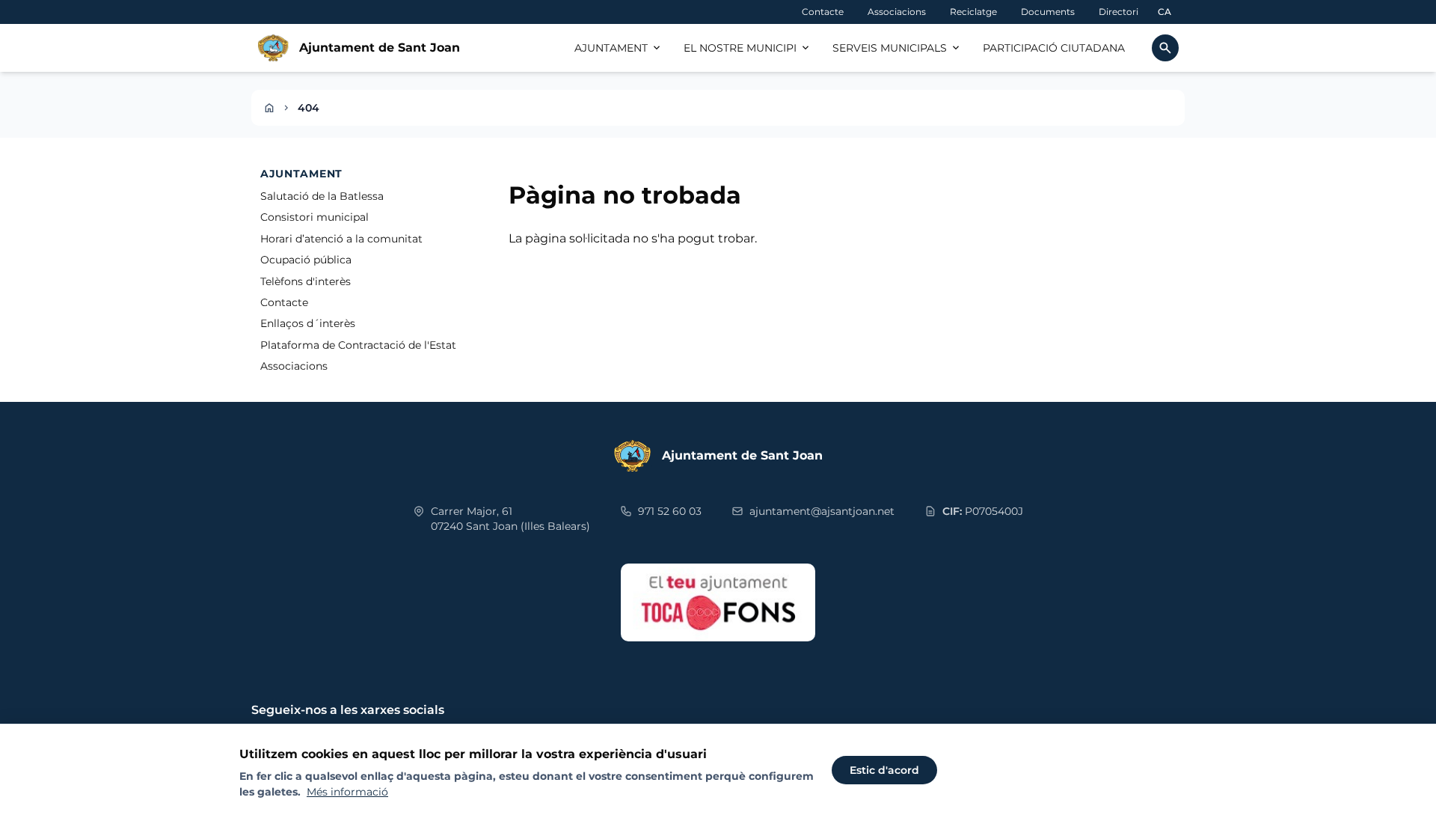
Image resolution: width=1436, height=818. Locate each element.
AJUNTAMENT (618, 47)
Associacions (897, 11)
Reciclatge (973, 11)
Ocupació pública (306, 260)
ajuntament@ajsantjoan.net (822, 511)
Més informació (347, 792)
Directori (1118, 11)
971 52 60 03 (670, 511)
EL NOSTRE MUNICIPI (747, 47)
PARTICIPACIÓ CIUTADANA (1054, 48)
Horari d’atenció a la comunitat (341, 239)
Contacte (823, 11)
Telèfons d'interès (305, 281)
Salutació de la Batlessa (322, 196)
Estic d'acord (884, 770)
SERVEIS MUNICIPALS (897, 47)
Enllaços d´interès (307, 323)
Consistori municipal (314, 217)
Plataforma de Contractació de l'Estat (358, 345)
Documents (1048, 11)
